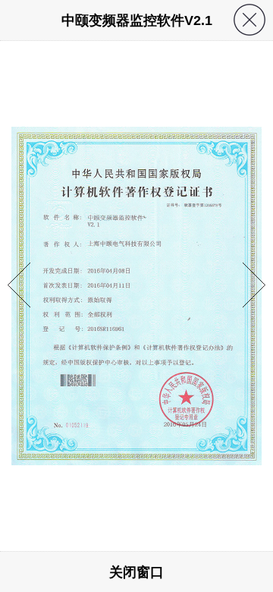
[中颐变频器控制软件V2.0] (254, 329)
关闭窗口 (136, 572)
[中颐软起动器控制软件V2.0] (19, 329)
